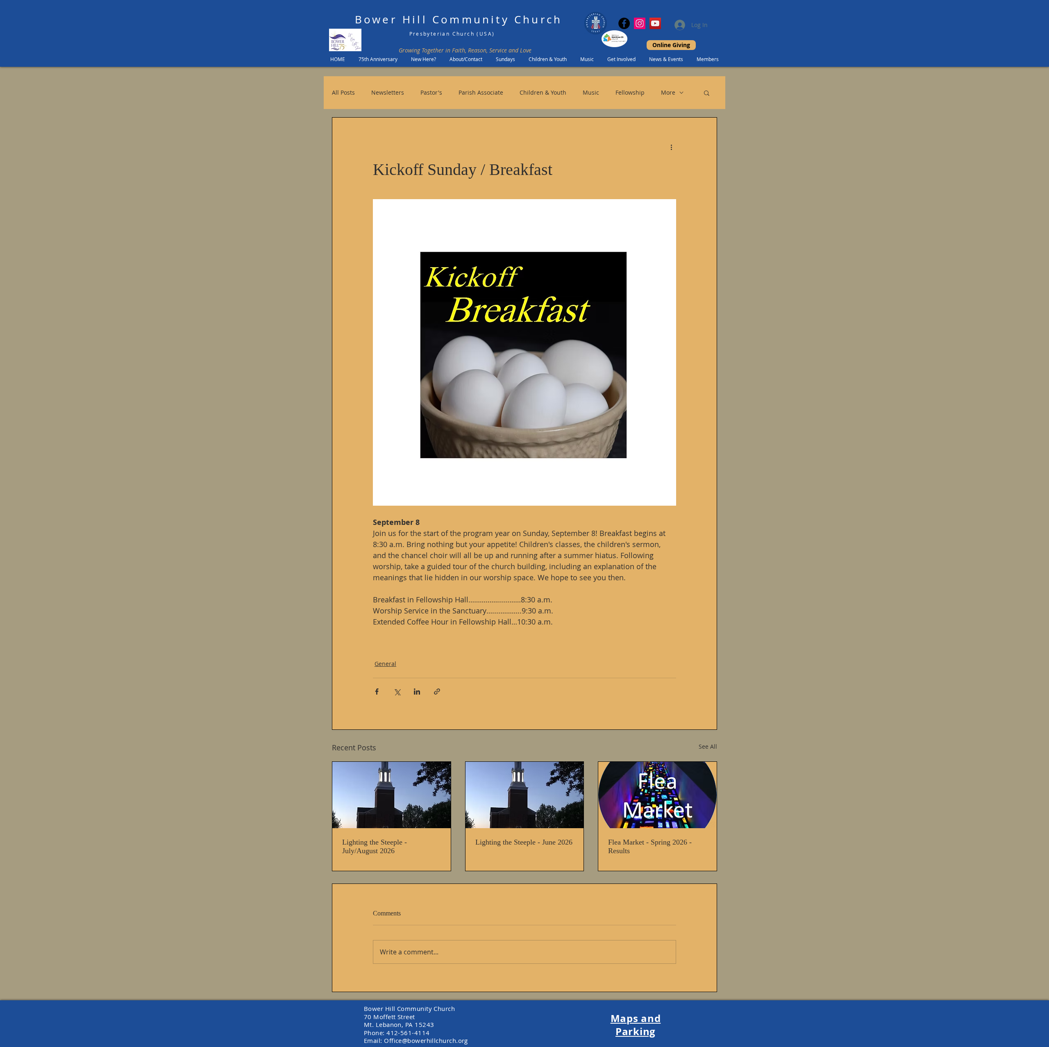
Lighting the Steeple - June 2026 (523, 842)
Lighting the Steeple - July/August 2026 (374, 846)
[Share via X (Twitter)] (397, 691)
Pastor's (431, 92)
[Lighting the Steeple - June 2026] (524, 795)
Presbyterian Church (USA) (452, 33)
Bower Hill (391, 19)
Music (591, 92)
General (385, 664)
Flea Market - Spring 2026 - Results (650, 846)
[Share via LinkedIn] (417, 691)
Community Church (497, 19)
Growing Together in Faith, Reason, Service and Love (465, 50)
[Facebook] (624, 23)
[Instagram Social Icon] (639, 23)
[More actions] (671, 147)
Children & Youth (543, 92)
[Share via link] (437, 691)
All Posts (343, 92)
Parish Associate (481, 92)
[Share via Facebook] (377, 691)
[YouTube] (655, 23)
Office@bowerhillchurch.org (426, 1040)
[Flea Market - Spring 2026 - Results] (657, 795)
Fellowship (630, 92)
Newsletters (387, 92)
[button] (707, 92)
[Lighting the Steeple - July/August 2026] (391, 795)
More (668, 92)
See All (708, 746)
